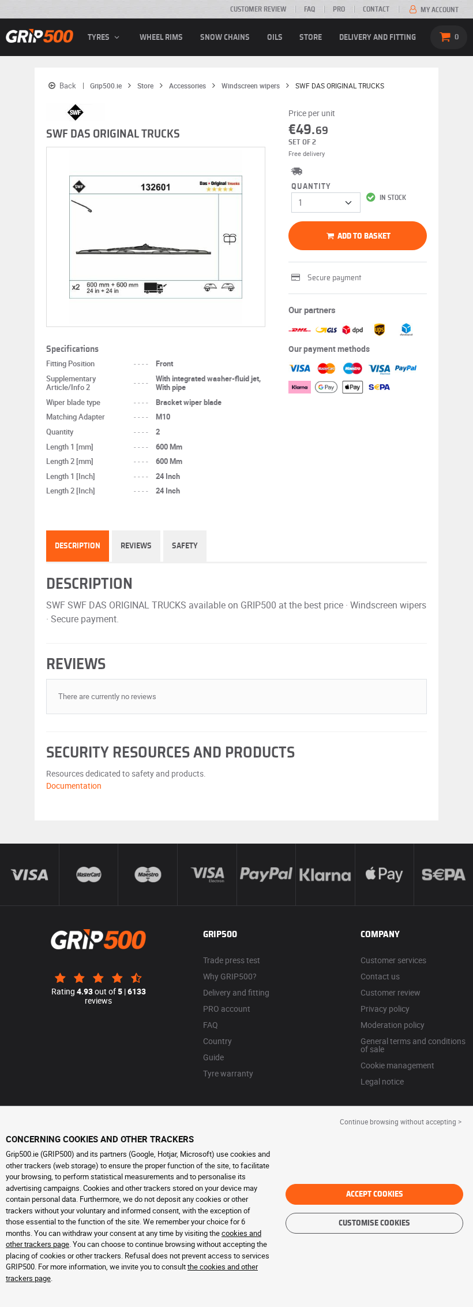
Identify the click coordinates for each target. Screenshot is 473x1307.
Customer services (393, 960)
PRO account (226, 1008)
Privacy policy (385, 1008)
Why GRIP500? (230, 976)
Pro (339, 9)
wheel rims (161, 38)
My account (439, 9)
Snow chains (225, 38)
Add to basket (363, 236)
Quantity (311, 187)
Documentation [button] (74, 785)
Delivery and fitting (377, 38)
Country (217, 1040)
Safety (185, 546)
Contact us (380, 976)
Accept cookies (374, 1194)
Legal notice (382, 1081)
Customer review (258, 9)
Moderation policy (393, 1024)
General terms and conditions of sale (413, 1044)
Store (310, 38)
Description (77, 546)
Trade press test (231, 960)
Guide (213, 1057)
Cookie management (397, 1065)
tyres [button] (99, 38)
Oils (275, 38)
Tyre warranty (228, 1073)
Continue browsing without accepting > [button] (400, 1121)
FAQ (309, 9)
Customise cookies (374, 1223)
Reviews (136, 546)
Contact (376, 9)
